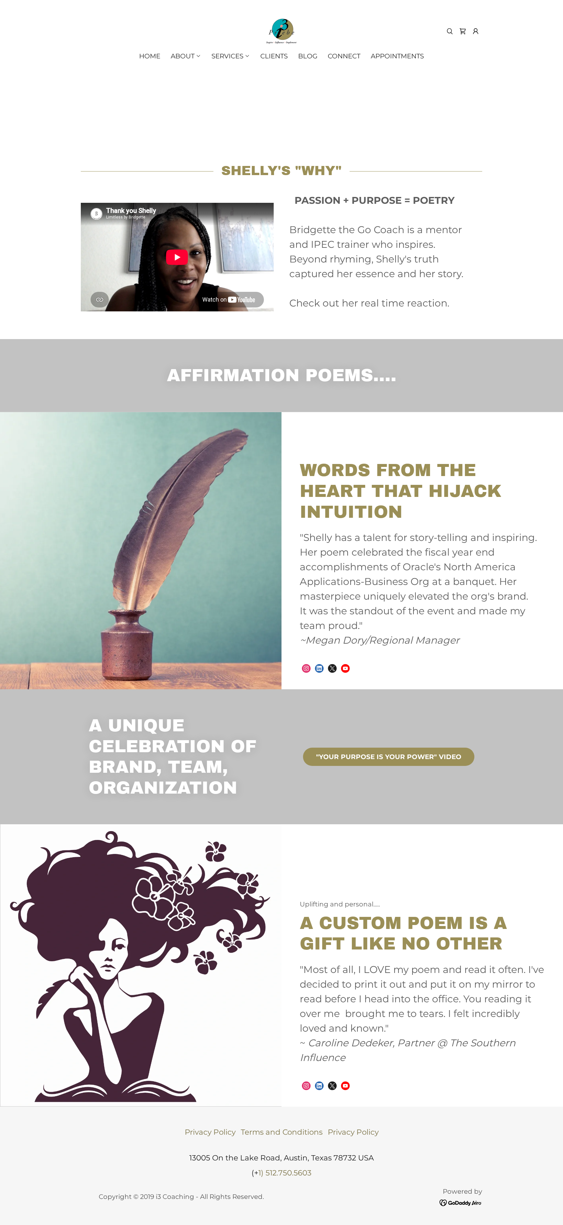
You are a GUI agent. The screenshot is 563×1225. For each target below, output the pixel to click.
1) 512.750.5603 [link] (284, 1172)
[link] (281, 30)
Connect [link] (344, 56)
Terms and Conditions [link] (282, 1132)
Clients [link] (274, 56)
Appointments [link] (397, 56)
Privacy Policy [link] (210, 1132)
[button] (475, 31)
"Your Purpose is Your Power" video (388, 757)
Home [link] (149, 56)
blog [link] (307, 56)
